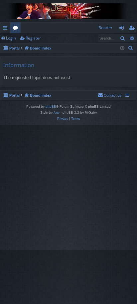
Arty (57, 112)
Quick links (6, 29)
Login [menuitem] (123, 29)
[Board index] (68, 11)
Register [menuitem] (133, 29)
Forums (17, 29)
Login (11, 38)
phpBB (51, 106)
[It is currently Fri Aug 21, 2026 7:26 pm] (122, 48)
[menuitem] (131, 48)
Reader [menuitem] (105, 28)
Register (33, 38)
